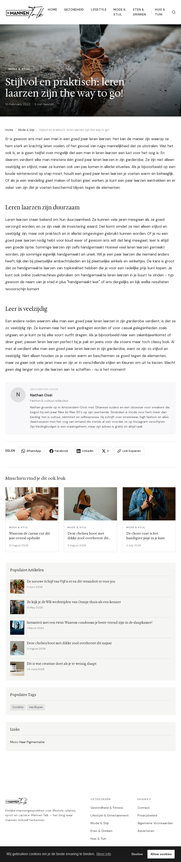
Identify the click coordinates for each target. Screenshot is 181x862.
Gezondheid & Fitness (106, 808)
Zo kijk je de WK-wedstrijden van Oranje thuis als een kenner (74, 602)
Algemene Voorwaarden (155, 823)
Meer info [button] (103, 854)
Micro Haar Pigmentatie (27, 742)
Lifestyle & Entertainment (109, 815)
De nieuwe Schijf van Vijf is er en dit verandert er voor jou (71, 581)
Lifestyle (98, 9)
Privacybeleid (147, 815)
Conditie (17, 707)
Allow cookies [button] (161, 854)
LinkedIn (87, 451)
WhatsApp (33, 451)
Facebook (61, 451)
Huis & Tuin (160, 12)
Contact (144, 808)
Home (52, 9)
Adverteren (146, 831)
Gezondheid (74, 9)
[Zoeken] (174, 12)
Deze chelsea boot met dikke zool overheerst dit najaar (69, 643)
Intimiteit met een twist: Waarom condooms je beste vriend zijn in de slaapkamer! (89, 623)
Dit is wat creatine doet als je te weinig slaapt (61, 664)
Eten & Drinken (139, 12)
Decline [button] (137, 854)
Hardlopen (36, 707)
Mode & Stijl (119, 12)
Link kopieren (132, 451)
